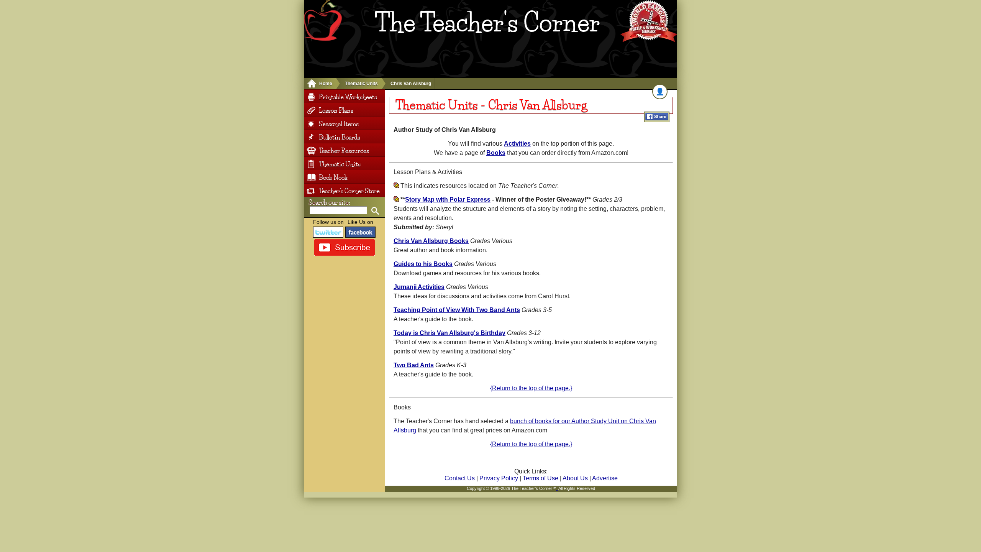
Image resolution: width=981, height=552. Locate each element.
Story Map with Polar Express (447, 199)
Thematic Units (361, 83)
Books (495, 153)
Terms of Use (540, 478)
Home (325, 83)
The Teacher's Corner (487, 23)
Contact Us (460, 478)
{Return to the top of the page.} (531, 388)
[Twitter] (328, 232)
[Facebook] (360, 232)
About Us (575, 478)
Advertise (605, 478)
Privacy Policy (498, 478)
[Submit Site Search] (375, 211)
